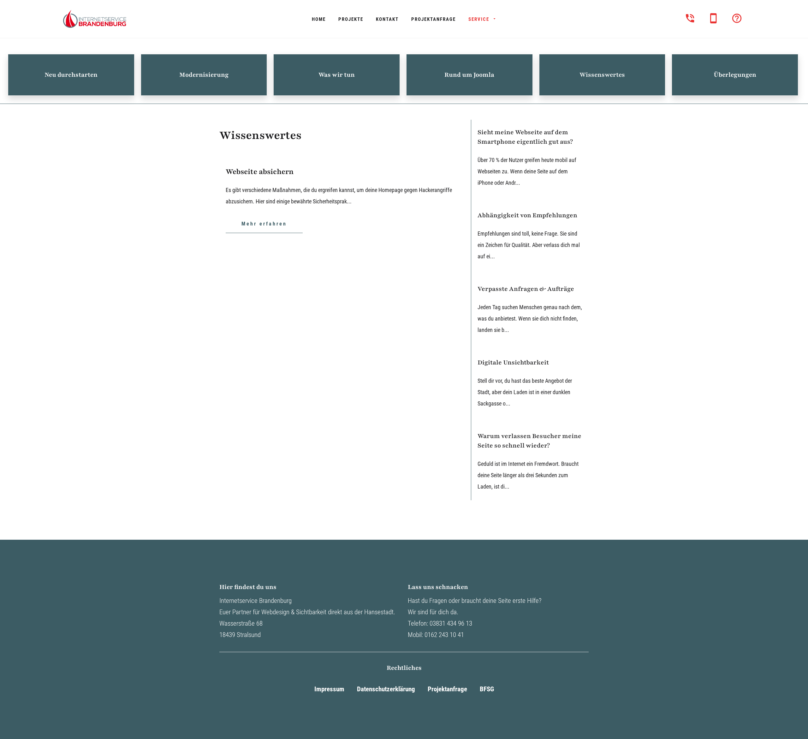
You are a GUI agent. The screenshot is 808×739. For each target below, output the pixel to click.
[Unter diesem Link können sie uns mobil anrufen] (713, 18)
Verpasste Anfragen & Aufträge (526, 289)
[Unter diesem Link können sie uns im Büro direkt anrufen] (690, 18)
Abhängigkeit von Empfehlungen (527, 215)
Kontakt (387, 19)
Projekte (350, 19)
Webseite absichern (260, 172)
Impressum (329, 689)
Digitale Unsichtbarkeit (513, 362)
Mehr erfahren (264, 224)
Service (478, 19)
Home (319, 19)
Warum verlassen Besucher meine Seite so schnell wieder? (529, 441)
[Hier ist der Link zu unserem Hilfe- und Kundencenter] (737, 18)
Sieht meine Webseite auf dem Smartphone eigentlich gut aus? (525, 137)
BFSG (487, 689)
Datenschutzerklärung (386, 689)
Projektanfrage (433, 19)
